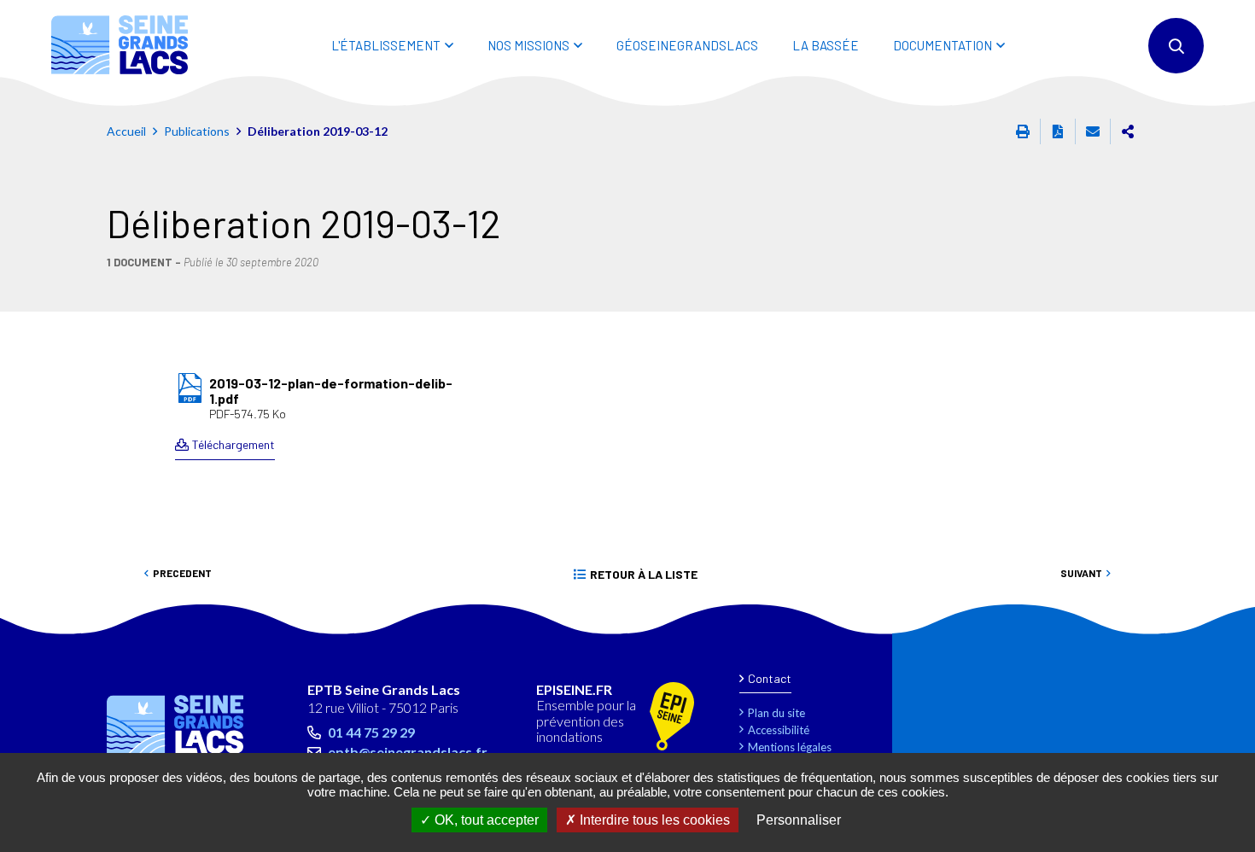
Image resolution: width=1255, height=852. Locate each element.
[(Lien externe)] (672, 717)
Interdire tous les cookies (653, 820)
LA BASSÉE (825, 45)
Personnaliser (798, 820)
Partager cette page (1128, 131)
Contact (769, 678)
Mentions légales (790, 747)
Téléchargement (233, 444)
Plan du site (776, 713)
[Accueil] (119, 44)
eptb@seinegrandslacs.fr (407, 752)
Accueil (126, 131)
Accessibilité (778, 730)
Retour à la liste (644, 574)
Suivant (1081, 573)
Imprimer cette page (1023, 131)
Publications (197, 131)
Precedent (182, 573)
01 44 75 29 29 (371, 732)
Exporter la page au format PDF (1058, 131)
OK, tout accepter (485, 820)
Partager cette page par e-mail (1093, 131)
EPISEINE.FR (574, 689)
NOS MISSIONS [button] (528, 45)
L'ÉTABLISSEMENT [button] (386, 45)
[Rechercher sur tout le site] (1176, 45)
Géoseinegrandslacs (687, 45)
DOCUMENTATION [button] (942, 45)
